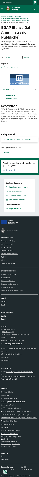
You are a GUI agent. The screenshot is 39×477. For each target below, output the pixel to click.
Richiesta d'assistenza (8, 446)
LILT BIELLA (5, 395)
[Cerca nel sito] (33, 8)
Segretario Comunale (8, 263)
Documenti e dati (6, 244)
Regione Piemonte (7, 2)
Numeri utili (5, 360)
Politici (3, 257)
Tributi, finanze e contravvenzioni (12, 290)
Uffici (2, 260)
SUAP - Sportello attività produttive (13, 401)
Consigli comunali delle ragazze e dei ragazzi (15, 414)
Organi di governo (7, 250)
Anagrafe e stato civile (8, 274)
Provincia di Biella (7, 392)
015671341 (12, 337)
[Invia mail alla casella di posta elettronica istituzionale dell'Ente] (15, 340)
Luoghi (3, 316)
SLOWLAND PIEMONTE (9, 398)
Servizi (23, 467)
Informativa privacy (7, 424)
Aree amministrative (8, 241)
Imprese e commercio (8, 287)
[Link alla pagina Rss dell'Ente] (2, 456)
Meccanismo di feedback (9, 421)
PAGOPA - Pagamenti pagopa (11, 408)
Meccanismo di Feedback (9, 434)
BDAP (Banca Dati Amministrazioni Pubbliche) (14, 18)
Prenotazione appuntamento (10, 444)
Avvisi (3, 304)
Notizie (3, 301)
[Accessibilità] (5, 471)
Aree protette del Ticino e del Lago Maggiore (15, 411)
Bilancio (17, 16)
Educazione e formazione (9, 284)
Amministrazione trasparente (11, 436)
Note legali (4, 427)
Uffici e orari (5, 357)
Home (3, 16)
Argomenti (10, 16)
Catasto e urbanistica (8, 281)
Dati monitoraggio (7, 467)
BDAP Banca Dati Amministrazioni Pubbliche (14, 20)
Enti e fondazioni (6, 247)
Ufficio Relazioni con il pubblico (11, 354)
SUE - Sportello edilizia (8, 405)
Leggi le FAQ (5, 439)
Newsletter (5, 459)
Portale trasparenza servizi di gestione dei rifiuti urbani (19, 417)
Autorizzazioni (5, 277)
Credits (11, 469)
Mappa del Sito (27, 469)
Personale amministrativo (9, 253)
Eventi (3, 319)
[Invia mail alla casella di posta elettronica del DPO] (19, 372)
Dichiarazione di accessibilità (10, 430)
